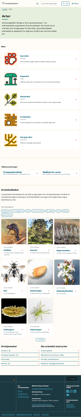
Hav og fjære (50, 211)
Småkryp (65, 211)
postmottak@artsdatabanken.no (42, 404)
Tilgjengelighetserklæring (24, 414)
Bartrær (34, 250)
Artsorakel (5, 359)
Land (58, 211)
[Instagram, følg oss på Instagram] (71, 391)
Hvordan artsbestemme (50, 359)
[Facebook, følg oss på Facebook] (67, 391)
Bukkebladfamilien (65, 291)
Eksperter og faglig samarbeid (52, 363)
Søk (67, 3)
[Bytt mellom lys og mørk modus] (37, 3)
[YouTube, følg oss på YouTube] (67, 395)
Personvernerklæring (8, 414)
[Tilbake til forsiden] (10, 3)
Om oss (20, 391)
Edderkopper (36, 330)
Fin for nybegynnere (17, 211)
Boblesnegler (36, 291)
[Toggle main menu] (75, 3)
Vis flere (41, 339)
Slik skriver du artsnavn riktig (52, 355)
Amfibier (7, 250)
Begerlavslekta (63, 250)
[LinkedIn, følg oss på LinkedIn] (74, 391)
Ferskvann (5, 211)
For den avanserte (37, 211)
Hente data (36, 414)
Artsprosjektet (46, 351)
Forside (4, 9)
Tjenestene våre (23, 393)
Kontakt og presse (23, 396)
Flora (28, 211)
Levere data (45, 414)
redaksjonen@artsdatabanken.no (42, 388)
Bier (5, 291)
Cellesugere (9, 330)
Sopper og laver (7, 215)
